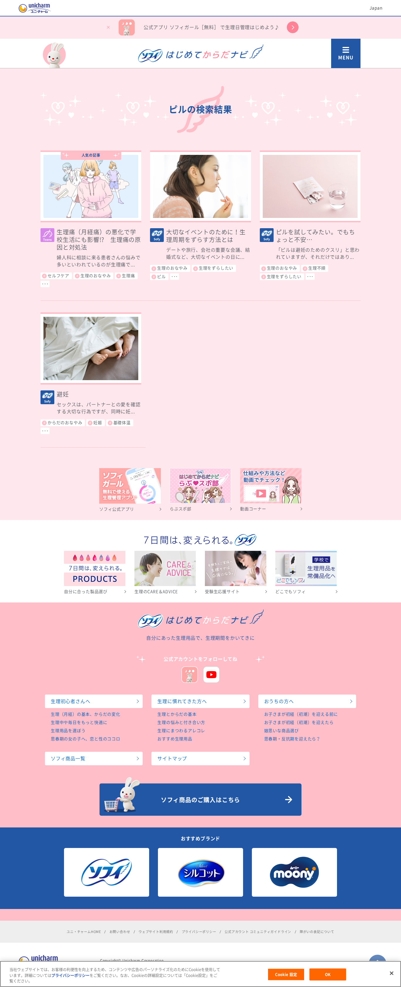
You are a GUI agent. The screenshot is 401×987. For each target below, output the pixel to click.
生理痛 (128, 276)
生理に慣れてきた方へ (182, 701)
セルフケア (58, 276)
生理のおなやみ (95, 276)
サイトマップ (172, 758)
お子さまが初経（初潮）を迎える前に (301, 714)
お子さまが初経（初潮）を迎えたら (299, 722)
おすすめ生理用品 (174, 739)
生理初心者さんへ (70, 701)
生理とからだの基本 (176, 714)
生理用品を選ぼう (68, 731)
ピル (161, 277)
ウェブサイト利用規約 (156, 931)
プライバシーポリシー (199, 931)
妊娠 (97, 423)
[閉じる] (391, 973)
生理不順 (317, 268)
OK (328, 974)
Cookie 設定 (286, 974)
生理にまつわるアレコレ (181, 731)
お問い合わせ (119, 931)
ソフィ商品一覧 (68, 758)
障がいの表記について (317, 931)
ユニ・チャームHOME (84, 931)
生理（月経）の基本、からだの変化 (85, 714)
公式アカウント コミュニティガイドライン (258, 931)
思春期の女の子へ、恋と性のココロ (85, 739)
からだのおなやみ (65, 423)
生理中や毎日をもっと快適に (79, 722)
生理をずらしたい (216, 268)
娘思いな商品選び (281, 731)
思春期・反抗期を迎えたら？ (292, 739)
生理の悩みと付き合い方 (181, 722)
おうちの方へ (279, 701)
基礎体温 (122, 423)
